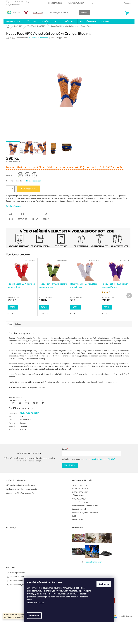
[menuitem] (13, 21)
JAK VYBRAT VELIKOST (76, 3)
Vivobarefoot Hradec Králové (22, 580)
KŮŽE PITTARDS (78, 495)
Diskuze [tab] (18, 324)
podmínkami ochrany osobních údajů (100, 459)
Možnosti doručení (33, 181)
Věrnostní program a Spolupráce (85, 512)
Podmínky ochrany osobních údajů (85, 505)
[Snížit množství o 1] (15, 190)
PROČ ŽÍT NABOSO (55, 3)
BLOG (74, 516)
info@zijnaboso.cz (17, 572)
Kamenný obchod (79, 509)
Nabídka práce (77, 519)
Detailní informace (13, 206)
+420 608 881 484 (17, 576)
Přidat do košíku (30, 189)
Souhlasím (104, 584)
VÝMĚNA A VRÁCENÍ (79, 499)
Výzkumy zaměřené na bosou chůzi (20, 493)
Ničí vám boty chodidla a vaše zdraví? (21, 485)
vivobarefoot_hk (17, 584)
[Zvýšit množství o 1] (15, 187)
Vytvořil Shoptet (125, 616)
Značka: (59, 37)
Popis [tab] (10, 324)
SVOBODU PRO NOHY (80, 492)
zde (42, 602)
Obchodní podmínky (80, 502)
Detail (13, 307)
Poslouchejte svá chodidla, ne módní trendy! (24, 489)
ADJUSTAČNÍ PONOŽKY (29, 413)
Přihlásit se (69, 465)
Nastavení (34, 615)
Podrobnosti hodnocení (38, 38)
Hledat (84, 12)
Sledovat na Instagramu (94, 562)
